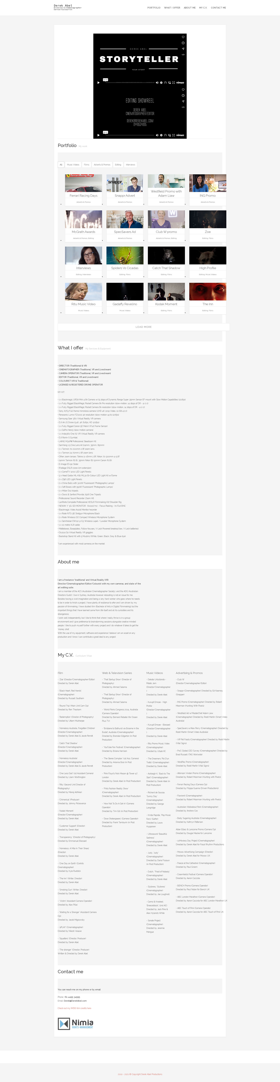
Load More (144, 327)
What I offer (172, 8)
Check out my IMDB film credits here (74, 1008)
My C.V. (203, 8)
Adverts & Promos (102, 165)
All (61, 165)
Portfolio (154, 8)
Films (86, 165)
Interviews (130, 165)
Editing (118, 165)
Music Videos (73, 165)
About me (190, 8)
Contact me (218, 8)
